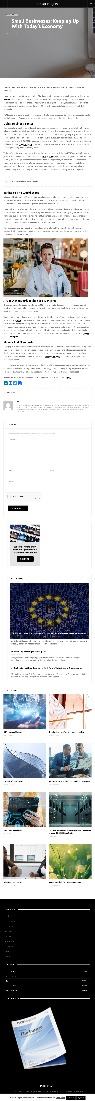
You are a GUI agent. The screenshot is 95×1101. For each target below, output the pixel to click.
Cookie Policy (79, 1091)
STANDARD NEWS (10, 921)
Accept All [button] (70, 1098)
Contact (8, 956)
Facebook (48, 971)
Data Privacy (68, 1091)
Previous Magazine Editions (35, 1091)
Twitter (48, 976)
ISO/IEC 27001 (25, 144)
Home (7, 916)
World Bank (8, 99)
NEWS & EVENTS (11, 15)
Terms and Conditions (54, 1091)
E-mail (52, 470)
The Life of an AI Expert (13, 781)
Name (11, 470)
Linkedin (48, 981)
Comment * (12, 439)
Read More (60, 1098)
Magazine (8, 951)
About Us (21, 1091)
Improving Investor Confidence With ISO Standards (69, 781)
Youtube (48, 985)
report (19, 320)
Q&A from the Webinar (12, 732)
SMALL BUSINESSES (12, 392)
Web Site (11, 481)
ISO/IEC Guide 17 (52, 356)
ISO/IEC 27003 (48, 156)
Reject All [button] (81, 1098)
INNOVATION (9, 946)
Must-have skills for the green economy (65, 882)
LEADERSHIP (9, 931)
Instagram (48, 990)
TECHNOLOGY (9, 936)
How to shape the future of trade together (66, 732)
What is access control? (13, 882)
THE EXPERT (9, 926)
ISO (7, 33)
